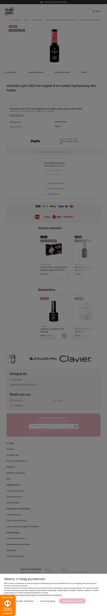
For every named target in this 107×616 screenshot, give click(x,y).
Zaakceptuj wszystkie (72, 601)
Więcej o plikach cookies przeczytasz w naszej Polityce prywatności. (33, 595)
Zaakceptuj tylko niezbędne (20, 601)
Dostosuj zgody (48, 601)
